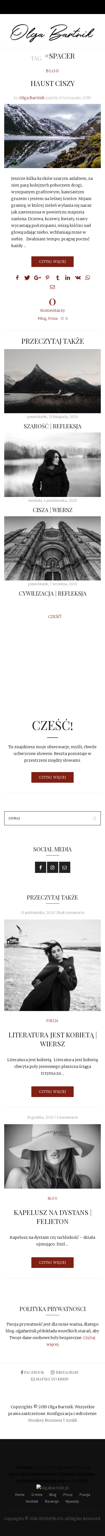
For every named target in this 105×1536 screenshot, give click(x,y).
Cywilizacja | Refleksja (53, 593)
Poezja (52, 1021)
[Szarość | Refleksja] (52, 381)
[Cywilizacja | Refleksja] (52, 548)
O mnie (36, 1494)
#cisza (53, 318)
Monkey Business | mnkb (52, 1420)
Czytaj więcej (52, 262)
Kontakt (32, 1501)
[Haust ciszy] (52, 136)
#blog (42, 318)
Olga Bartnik (32, 97)
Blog (52, 70)
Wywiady (72, 1501)
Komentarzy (52, 303)
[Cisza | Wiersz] (52, 465)
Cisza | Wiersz (53, 509)
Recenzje (52, 1501)
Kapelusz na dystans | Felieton (53, 1217)
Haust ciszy (53, 83)
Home (19, 1494)
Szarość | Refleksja (52, 426)
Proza (68, 1494)
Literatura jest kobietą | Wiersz (52, 1039)
